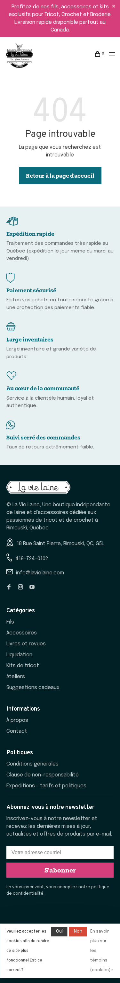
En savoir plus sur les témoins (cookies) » (101, 950)
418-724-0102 (31, 559)
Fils (10, 622)
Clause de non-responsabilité (42, 775)
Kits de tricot (22, 666)
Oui (59, 931)
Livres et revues (26, 644)
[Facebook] (9, 587)
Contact (16, 731)
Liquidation (19, 655)
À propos (17, 720)
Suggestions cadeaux (33, 687)
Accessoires (21, 633)
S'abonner (60, 870)
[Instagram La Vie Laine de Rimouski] (20, 587)
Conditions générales (32, 764)
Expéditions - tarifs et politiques (46, 786)
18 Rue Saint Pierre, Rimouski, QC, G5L (60, 543)
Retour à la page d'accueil (60, 175)
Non (78, 931)
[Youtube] (32, 587)
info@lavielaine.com (40, 573)
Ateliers (15, 676)
